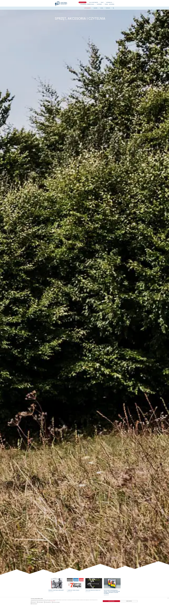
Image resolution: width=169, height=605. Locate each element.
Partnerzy (99, 4)
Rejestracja (82, 2)
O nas (101, 8)
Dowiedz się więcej (52, 600)
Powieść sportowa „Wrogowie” (56, 590)
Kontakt (108, 8)
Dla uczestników (93, 2)
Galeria (95, 8)
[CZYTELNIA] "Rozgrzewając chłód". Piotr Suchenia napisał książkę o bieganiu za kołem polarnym (112, 592)
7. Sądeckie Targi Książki (73, 590)
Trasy (102, 2)
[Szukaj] (113, 8)
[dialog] (84, 601)
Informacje (109, 2)
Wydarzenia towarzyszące (87, 4)
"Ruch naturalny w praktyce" (93, 590)
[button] (65, 603)
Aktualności (87, 8)
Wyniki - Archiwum (109, 4)
